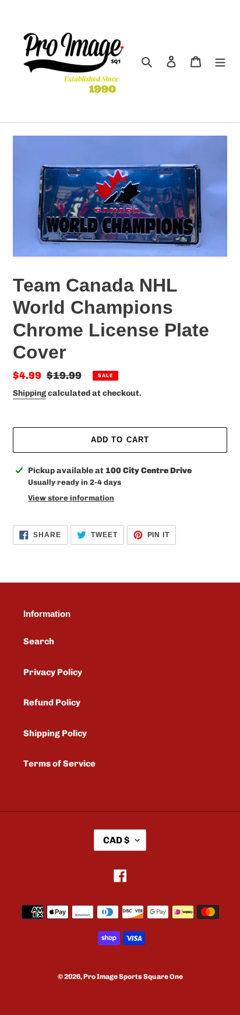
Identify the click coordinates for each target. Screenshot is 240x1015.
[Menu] (220, 61)
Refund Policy (51, 702)
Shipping (29, 393)
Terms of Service (59, 763)
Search (38, 641)
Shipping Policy (55, 733)
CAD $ (116, 840)
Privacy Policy (52, 672)
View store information (71, 498)
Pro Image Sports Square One (133, 977)
